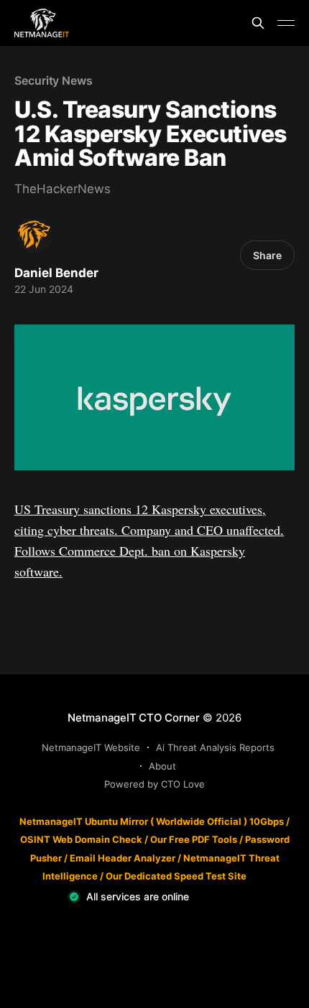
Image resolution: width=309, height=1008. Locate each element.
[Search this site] (257, 22)
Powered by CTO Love (154, 784)
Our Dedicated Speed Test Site (176, 876)
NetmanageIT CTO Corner (134, 717)
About (162, 766)
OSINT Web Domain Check (81, 839)
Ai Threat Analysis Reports (215, 747)
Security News (53, 80)
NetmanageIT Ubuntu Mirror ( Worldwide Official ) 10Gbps (151, 821)
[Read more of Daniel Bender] (34, 235)
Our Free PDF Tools (193, 839)
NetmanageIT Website (91, 747)
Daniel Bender (56, 273)
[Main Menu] (286, 23)
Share (267, 255)
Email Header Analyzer (122, 858)
